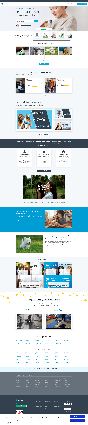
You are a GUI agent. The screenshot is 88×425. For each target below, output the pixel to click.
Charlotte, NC (47, 339)
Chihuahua (17, 382)
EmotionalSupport (54, 39)
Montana (65, 356)
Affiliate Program (57, 406)
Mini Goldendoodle (19, 388)
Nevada (26, 357)
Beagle (55, 378)
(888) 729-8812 (83, 3)
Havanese (55, 384)
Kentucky (36, 355)
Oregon (55, 359)
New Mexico (56, 357)
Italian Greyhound (67, 384)
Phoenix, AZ (27, 343)
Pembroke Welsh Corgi (67, 388)
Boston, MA (37, 339)
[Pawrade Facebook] (65, 404)
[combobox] (24, 21)
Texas (55, 360)
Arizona (26, 352)
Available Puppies (49, 3)
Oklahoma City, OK (67, 342)
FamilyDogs (45, 39)
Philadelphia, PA (18, 343)
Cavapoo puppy (30, 80)
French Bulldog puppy (61, 80)
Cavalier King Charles (57, 380)
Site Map (46, 408)
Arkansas (36, 352)
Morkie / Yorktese (57, 388)
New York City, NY (57, 342)
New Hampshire (38, 357)
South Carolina (28, 360)
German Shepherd (18, 384)
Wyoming (66, 362)
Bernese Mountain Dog (67, 378)
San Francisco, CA (57, 343)
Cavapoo (65, 380)
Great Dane (46, 384)
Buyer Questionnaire (38, 406)
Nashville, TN (47, 342)
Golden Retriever (28, 384)
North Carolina (18, 359)
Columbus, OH (66, 339)
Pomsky (27, 390)
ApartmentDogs (70, 39)
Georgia (36, 353)
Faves (65, 3)
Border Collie (27, 380)
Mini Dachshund (66, 386)
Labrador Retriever (28, 386)
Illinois (55, 353)
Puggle (46, 390)
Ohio (36, 359)
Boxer (46, 380)
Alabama (17, 352)
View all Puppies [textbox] (20, 21)
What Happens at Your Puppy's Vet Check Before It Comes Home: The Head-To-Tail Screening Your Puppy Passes (37, 272)
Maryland (66, 355)
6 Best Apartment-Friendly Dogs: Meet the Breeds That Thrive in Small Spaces (29, 286)
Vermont (17, 362)
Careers (55, 408)
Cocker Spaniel (37, 382)
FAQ (45, 403)
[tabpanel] (23, 53)
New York (65, 357)
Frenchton (65, 382)
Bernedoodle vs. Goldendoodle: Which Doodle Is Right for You (64, 272)
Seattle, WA (18, 344)
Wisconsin (56, 362)
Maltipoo (46, 386)
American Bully (18, 378)
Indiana (65, 353)
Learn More (24, 165)
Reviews (73, 3)
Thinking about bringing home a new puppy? (28, 212)
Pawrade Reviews (49, 290)
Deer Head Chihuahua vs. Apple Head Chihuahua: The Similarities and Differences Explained (57, 286)
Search (36, 21)
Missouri (56, 356)
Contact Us (46, 406)
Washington (37, 362)
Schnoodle (56, 390)
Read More (18, 220)
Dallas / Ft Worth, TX (19, 340)
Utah (65, 360)
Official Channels (67, 401)
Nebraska (17, 357)
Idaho (46, 353)
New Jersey (47, 357)
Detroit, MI (37, 340)
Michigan (27, 356)
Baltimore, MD (28, 339)
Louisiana (46, 355)
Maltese (36, 386)
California (46, 352)
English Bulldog (47, 382)
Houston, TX (56, 340)
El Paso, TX (47, 340)
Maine (55, 355)
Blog (69, 3)
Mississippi (47, 356)
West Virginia (47, 362)
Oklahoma (46, 359)
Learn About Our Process (44, 170)
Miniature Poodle (37, 388)
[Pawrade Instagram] (67, 404)
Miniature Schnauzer (48, 388)
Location (49, 408)
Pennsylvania (66, 359)
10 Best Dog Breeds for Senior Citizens (22, 273)
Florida (26, 353)
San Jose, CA (66, 343)
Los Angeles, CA (38, 342)
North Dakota (27, 359)
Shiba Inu (65, 390)
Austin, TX (17, 339)
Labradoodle (18, 386)
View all (48, 259)
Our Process (58, 3)
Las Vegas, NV (27, 342)
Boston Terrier (37, 380)
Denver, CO (27, 340)
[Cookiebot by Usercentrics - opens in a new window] (8, 423)
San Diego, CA (47, 343)
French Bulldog (56, 382)
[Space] (19, 400)
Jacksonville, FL (18, 342)
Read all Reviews (68, 97)
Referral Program (57, 411)
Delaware (17, 353)
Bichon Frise (18, 380)
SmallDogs (37, 39)
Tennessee (46, 360)
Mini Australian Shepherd (29, 388)
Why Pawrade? (47, 401)
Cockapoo (27, 382)
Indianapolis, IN (67, 340)
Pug (35, 390)
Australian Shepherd (38, 378)
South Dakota (37, 360)
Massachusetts (18, 356)
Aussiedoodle (28, 378)
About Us (56, 401)
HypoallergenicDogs (62, 39)
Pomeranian (18, 390)
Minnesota (37, 356)
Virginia (26, 362)
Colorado (56, 352)
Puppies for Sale (44, 63)
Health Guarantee (38, 403)
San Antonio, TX (38, 343)
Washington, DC (28, 344)
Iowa (17, 355)
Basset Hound (47, 378)
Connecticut (66, 352)
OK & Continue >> (77, 416)
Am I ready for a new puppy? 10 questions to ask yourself (57, 237)
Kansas (26, 355)
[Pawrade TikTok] (69, 404)
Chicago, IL (56, 339)
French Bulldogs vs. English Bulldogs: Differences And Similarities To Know (51, 272)
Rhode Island (18, 360)
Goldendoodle (37, 384)
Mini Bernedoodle (57, 386)
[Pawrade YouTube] (72, 404)
